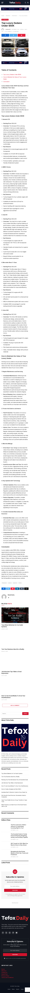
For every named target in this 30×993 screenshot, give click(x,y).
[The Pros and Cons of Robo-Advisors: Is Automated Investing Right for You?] (5, 826)
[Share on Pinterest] (21, 35)
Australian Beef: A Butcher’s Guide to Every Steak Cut (14, 792)
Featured (4, 582)
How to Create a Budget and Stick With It (11, 789)
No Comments (9, 31)
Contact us (4, 972)
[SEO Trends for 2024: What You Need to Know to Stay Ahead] (5, 845)
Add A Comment (15, 705)
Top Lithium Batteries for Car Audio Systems (11, 773)
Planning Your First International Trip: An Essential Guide (14, 779)
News (13, 989)
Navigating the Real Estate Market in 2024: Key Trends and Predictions (19, 853)
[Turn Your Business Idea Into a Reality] (15, 639)
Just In (9, 582)
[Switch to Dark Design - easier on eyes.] (25, 2)
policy (19, 958)
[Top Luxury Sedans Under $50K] (15, 48)
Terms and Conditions (7, 977)
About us (3, 970)
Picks (20, 582)
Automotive (5, 19)
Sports (17, 989)
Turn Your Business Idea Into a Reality (12, 649)
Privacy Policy (14, 895)
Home (3, 969)
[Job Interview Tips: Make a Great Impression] (15, 662)
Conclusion (6, 81)
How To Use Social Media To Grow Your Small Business (14, 786)
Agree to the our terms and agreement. (15, 958)
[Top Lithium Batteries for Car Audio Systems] (15, 615)
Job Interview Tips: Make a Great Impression (12, 782)
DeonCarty (8, 29)
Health (22, 989)
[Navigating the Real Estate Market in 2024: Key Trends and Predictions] (5, 853)
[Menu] (2, 2)
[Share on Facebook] (5, 35)
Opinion (15, 582)
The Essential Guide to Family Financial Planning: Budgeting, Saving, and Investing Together (19, 835)
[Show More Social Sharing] (27, 35)
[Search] (28, 2)
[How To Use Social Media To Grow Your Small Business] (15, 686)
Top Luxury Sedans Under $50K (12, 74)
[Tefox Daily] (15, 2)
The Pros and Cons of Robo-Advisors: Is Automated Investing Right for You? (18, 826)
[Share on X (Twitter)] (13, 35)
